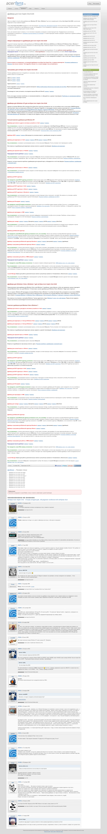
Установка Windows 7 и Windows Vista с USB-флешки (29, 295)
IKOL (13, 676)
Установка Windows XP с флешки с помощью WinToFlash (39, 109)
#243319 (19, 747)
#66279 (19, 545)
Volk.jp (12, 748)
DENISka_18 (13, 593)
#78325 (19, 733)
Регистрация (96, 3)
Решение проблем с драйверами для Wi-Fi (49, 196)
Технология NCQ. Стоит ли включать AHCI (51, 130)
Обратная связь (59, 831)
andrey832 (12, 816)
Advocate (13, 532)
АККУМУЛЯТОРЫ (22, 699)
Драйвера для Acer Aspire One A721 (17, 483)
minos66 (13, 649)
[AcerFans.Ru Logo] (16, 3)
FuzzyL (10, 465)
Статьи (16, 8)
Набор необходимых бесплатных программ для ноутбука (51, 86)
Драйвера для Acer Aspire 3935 (89, 45)
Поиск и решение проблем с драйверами (22, 207)
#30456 (19, 583)
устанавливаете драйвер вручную (15, 172)
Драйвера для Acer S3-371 (88, 38)
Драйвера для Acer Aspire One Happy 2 (17, 475)
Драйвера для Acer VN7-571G (89, 47)
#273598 (19, 706)
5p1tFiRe (13, 733)
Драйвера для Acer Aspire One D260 (17, 479)
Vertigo (12, 763)
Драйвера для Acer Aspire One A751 (17, 487)
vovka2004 (12, 637)
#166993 (19, 607)
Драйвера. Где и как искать (43, 206)
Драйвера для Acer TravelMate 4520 (90, 16)
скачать (14, 77)
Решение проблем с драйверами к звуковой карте (49, 343)
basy (13, 801)
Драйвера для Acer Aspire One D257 (17, 474)
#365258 (19, 676)
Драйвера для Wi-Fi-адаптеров (53, 183)
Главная (10, 8)
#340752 (19, 800)
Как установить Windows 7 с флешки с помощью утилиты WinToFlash (62, 295)
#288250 (19, 648)
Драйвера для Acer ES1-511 (89, 40)
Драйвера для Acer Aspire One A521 (17, 477)
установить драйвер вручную (26, 353)
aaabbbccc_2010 (12, 567)
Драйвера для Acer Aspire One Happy (17, 472)
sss (13, 623)
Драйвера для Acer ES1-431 (89, 55)
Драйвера (23, 8)
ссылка (32, 586)
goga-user (12, 706)
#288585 (19, 517)
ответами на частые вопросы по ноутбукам (33, 33)
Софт (30, 8)
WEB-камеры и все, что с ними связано (65, 263)
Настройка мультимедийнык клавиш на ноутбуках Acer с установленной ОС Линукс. (90, 78)
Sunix (12, 517)
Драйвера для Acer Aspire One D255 (17, 482)
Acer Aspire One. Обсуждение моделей (48, 25)
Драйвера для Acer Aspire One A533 (17, 480)
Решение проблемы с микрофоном (71, 158)
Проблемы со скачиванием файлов (71, 96)
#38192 (19, 690)
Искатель (13, 608)
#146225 (19, 531)
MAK (13, 782)
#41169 (19, 815)
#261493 (19, 503)
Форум (43, 8)
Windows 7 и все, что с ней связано (56, 298)
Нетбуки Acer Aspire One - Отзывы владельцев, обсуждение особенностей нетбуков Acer (37, 500)
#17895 (19, 782)
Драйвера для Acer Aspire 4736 (89, 57)
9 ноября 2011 (16, 465)
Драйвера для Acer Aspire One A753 (17, 485)
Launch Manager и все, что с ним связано (17, 278)
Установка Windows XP (88, 71)
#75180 (19, 637)
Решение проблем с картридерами (40, 216)
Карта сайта (53, 831)
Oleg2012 (13, 503)
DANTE (12, 545)
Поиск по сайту (47, 831)
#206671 (19, 593)
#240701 (19, 566)
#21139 (19, 622)
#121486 (19, 762)
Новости (37, 8)
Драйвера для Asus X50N (88, 59)
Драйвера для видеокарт (58, 146)
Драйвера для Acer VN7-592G (89, 31)
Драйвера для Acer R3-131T (89, 36)
